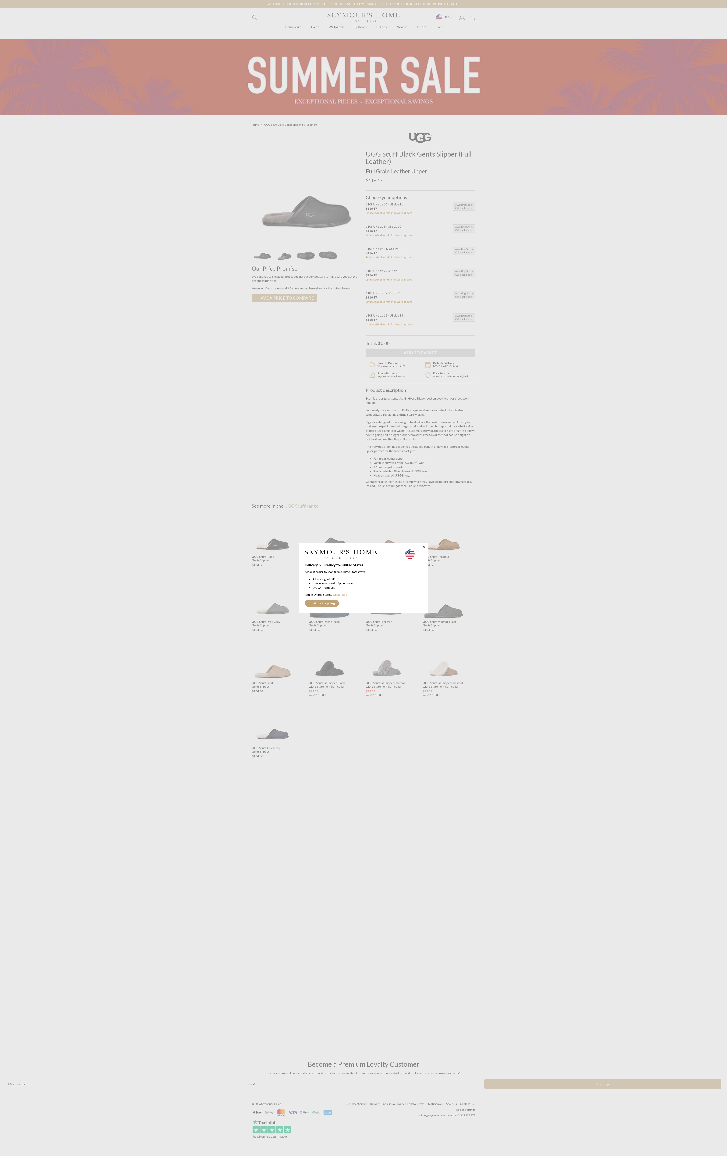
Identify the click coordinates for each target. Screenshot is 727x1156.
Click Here (340, 594)
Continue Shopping (322, 603)
